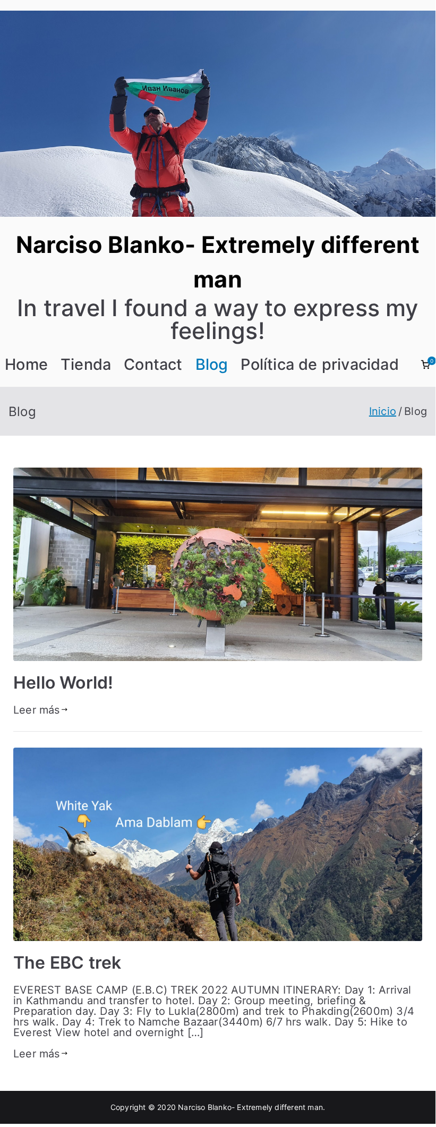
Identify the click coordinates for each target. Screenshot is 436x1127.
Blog (211, 364)
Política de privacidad (319, 364)
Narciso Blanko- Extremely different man (250, 1107)
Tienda (86, 364)
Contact (153, 364)
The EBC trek (67, 962)
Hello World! (63, 682)
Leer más (36, 710)
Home (26, 364)
